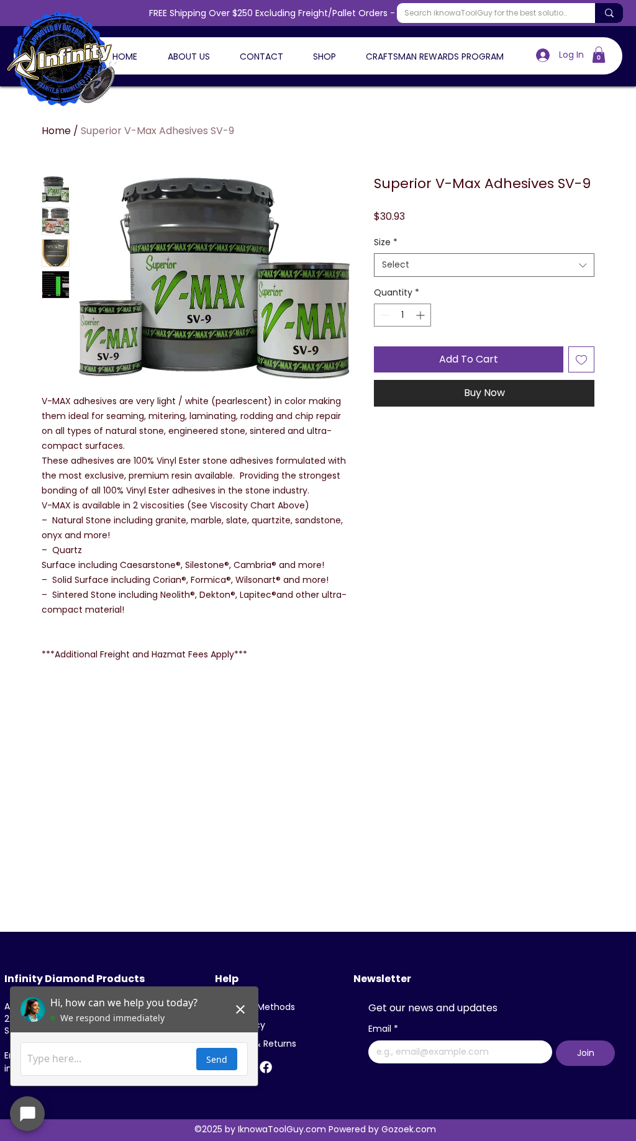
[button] (599, 55)
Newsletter (382, 979)
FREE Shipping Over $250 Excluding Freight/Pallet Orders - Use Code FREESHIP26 (318, 13)
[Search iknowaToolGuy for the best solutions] (609, 13)
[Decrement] (383, 315)
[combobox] (484, 265)
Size (386, 242)
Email (383, 1029)
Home (56, 131)
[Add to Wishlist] (581, 359)
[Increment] (421, 315)
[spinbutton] (402, 315)
